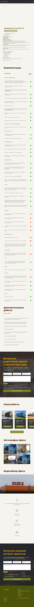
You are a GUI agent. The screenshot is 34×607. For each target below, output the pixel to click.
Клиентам (5, 598)
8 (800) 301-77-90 (10, 60)
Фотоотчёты (20, 594)
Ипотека (5, 599)
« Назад (5, 5)
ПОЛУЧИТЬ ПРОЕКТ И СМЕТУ (17, 390)
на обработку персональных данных (13, 574)
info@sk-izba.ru (17, 535)
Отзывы (19, 595)
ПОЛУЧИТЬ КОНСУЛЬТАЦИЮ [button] (23, 598)
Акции (19, 592)
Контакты (5, 601)
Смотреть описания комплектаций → (9, 33)
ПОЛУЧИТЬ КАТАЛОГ (17, 579)
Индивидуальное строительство (23, 590)
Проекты (19, 589)
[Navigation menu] (32, 1)
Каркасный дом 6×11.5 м (6, 421)
